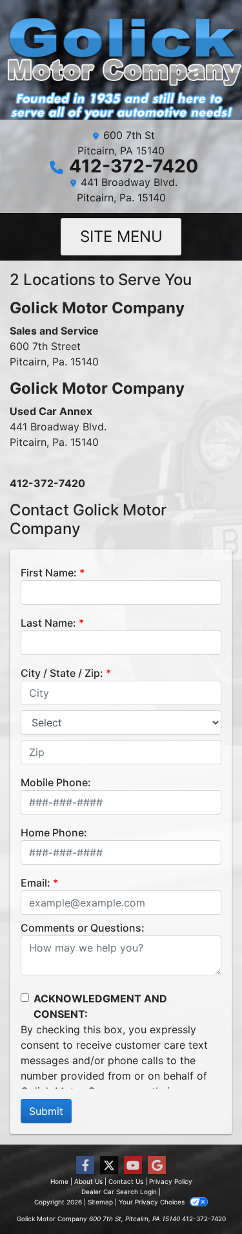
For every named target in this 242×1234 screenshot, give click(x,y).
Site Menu (121, 236)
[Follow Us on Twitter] (109, 1165)
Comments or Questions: (83, 927)
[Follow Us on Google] (157, 1165)
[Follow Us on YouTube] (133, 1165)
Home (59, 1181)
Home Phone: (54, 832)
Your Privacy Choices (153, 1202)
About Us (88, 1181)
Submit (46, 1111)
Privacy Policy (170, 1181)
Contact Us (125, 1181)
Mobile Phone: (56, 782)
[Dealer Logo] (121, 65)
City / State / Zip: (62, 673)
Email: (35, 882)
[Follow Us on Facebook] (85, 1165)
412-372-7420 (133, 166)
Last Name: (48, 622)
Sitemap (100, 1202)
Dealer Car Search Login (119, 1191)
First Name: (49, 572)
